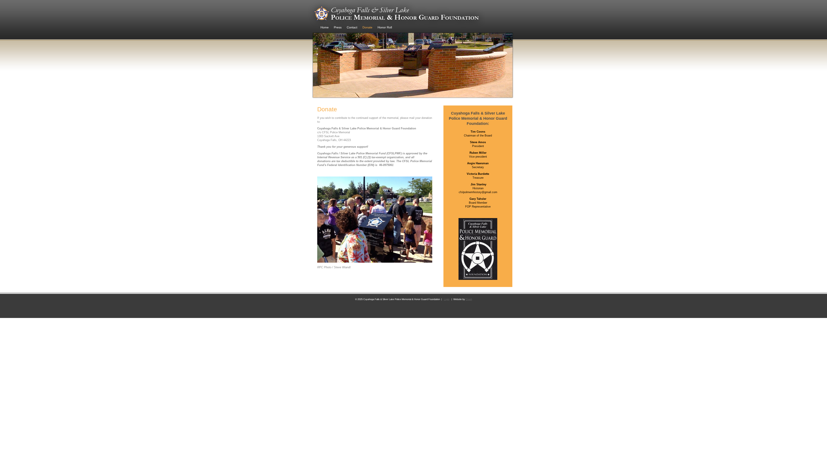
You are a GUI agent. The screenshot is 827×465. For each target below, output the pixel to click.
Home (324, 27)
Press (338, 27)
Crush (469, 299)
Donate (367, 27)
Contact (352, 27)
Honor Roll (385, 27)
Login (446, 299)
